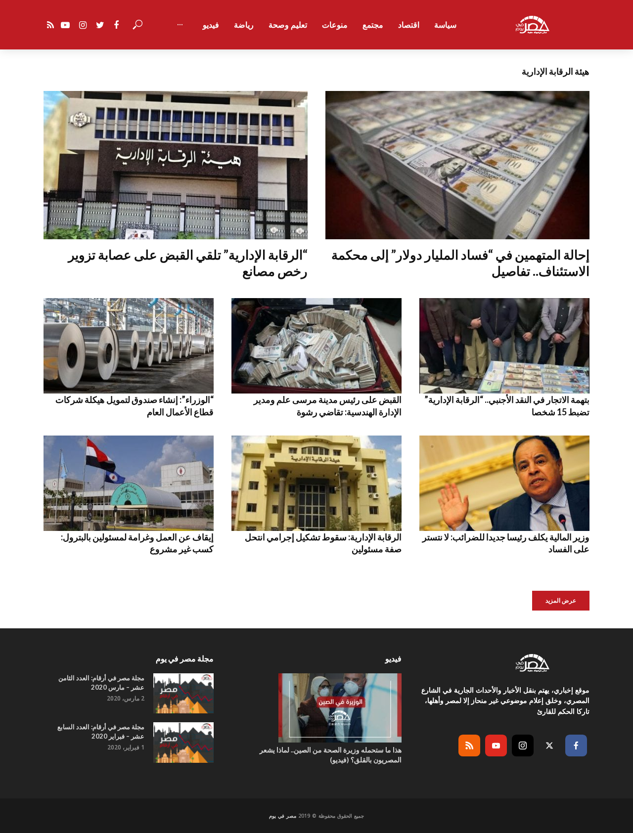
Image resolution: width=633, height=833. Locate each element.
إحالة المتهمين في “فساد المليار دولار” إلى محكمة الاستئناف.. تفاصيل (460, 263)
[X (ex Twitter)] (549, 745)
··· (180, 24)
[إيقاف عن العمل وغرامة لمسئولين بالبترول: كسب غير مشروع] (129, 483)
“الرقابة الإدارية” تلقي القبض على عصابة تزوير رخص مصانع (188, 263)
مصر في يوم (282, 815)
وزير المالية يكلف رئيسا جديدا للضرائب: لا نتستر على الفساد (505, 542)
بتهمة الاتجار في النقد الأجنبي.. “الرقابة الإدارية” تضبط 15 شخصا (506, 405)
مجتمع (372, 24)
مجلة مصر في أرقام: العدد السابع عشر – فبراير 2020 (100, 731)
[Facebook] (576, 745)
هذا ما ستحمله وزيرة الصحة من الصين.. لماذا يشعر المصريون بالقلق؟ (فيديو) (331, 754)
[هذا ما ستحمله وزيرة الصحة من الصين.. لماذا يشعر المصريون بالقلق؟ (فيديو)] (316, 708)
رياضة (244, 24)
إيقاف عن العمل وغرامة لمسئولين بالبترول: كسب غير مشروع (137, 542)
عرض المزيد (560, 600)
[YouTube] (496, 745)
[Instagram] (523, 745)
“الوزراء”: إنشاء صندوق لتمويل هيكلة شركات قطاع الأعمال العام (134, 405)
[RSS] (469, 745)
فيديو (211, 24)
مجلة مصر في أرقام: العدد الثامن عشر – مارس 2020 (101, 682)
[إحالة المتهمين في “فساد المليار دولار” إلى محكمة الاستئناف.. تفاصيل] (457, 165)
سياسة (445, 24)
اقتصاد (408, 24)
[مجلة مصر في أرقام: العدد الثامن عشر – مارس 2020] (183, 693)
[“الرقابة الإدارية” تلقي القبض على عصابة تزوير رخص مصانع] (176, 165)
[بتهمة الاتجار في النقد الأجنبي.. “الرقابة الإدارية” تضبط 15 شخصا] (504, 346)
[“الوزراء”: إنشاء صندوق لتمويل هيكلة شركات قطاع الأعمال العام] (129, 346)
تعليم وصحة (288, 24)
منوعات (335, 24)
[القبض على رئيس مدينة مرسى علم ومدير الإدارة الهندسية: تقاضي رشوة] (316, 346)
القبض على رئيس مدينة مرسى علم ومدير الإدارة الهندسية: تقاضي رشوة (328, 405)
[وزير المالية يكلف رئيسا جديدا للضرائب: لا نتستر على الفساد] (504, 483)
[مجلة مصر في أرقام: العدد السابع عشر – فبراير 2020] (183, 742)
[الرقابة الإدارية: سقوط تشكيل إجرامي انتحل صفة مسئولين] (316, 483)
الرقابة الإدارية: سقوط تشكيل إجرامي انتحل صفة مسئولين (323, 542)
